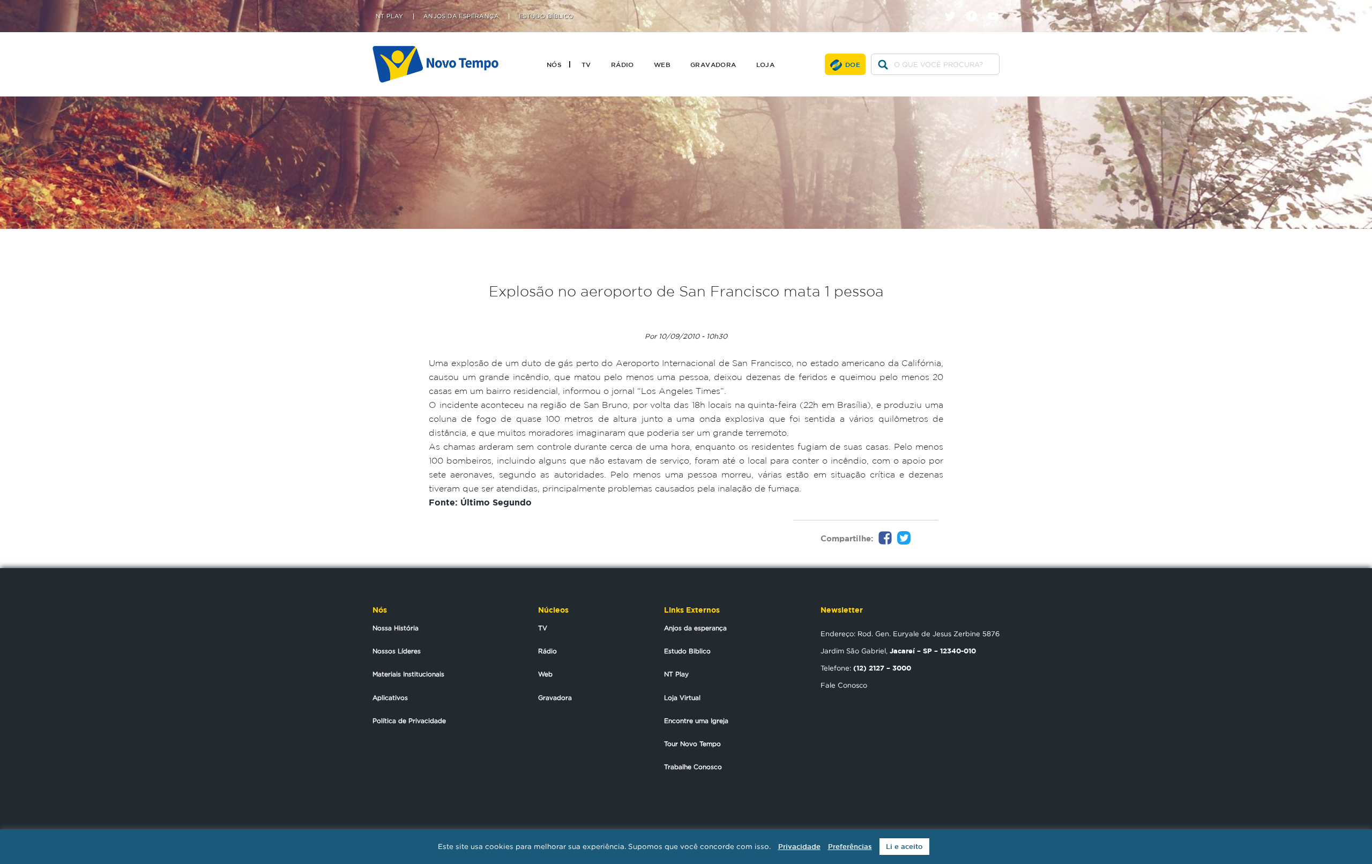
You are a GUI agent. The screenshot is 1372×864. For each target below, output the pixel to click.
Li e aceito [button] (904, 847)
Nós (554, 64)
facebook (975, 6)
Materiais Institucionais (408, 674)
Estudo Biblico (687, 650)
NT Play (390, 16)
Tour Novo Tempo (692, 743)
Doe (852, 64)
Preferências (850, 847)
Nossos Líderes (396, 650)
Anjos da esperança (695, 627)
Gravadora (713, 64)
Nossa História (395, 627)
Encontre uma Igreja (696, 720)
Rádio (622, 64)
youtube (997, 6)
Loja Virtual (682, 697)
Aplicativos (390, 697)
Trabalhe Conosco (693, 766)
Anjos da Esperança (461, 16)
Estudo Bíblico (546, 16)
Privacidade (799, 847)
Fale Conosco (844, 685)
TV (586, 64)
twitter (954, 6)
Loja (765, 64)
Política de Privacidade (409, 720)
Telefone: (866, 668)
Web (662, 64)
